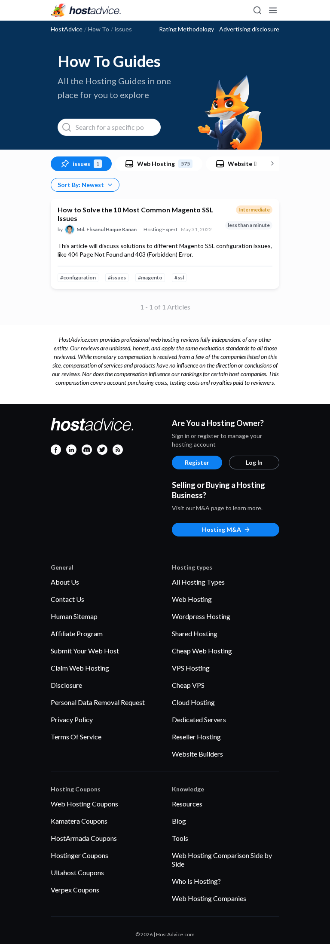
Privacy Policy (72, 719)
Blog (179, 821)
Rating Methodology (186, 29)
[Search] (257, 10)
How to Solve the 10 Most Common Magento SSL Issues (136, 213)
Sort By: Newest (81, 184)
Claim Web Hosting (80, 668)
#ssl (179, 277)
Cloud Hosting (193, 702)
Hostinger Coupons (79, 855)
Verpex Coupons (75, 890)
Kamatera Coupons (79, 821)
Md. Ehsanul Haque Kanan (106, 229)
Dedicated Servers (199, 719)
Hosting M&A (221, 529)
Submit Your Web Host (85, 651)
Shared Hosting (194, 633)
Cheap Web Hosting (202, 651)
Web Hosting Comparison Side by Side (222, 859)
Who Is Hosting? (196, 881)
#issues (117, 277)
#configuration (78, 277)
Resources (187, 804)
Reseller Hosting (196, 737)
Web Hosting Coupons (84, 804)
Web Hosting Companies (209, 898)
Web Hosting (192, 599)
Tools (180, 838)
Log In (254, 462)
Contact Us (67, 599)
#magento (150, 277)
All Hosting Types (198, 582)
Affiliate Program (77, 633)
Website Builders (197, 754)
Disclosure (66, 685)
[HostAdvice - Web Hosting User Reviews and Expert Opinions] (86, 10)
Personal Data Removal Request (98, 702)
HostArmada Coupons (84, 838)
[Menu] (272, 10)
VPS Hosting (191, 668)
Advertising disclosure (249, 29)
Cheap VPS (188, 685)
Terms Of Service (76, 737)
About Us (65, 582)
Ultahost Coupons (77, 872)
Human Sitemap (74, 616)
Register (197, 462)
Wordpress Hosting (201, 616)
